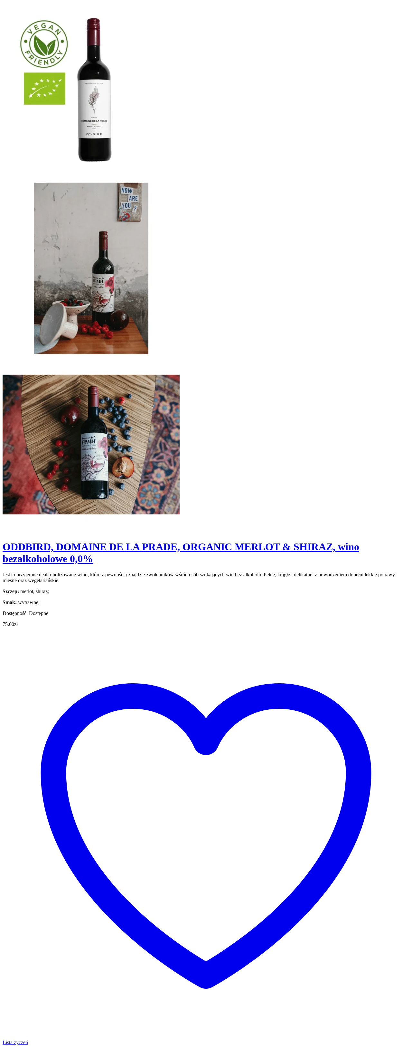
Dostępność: (15, 613)
